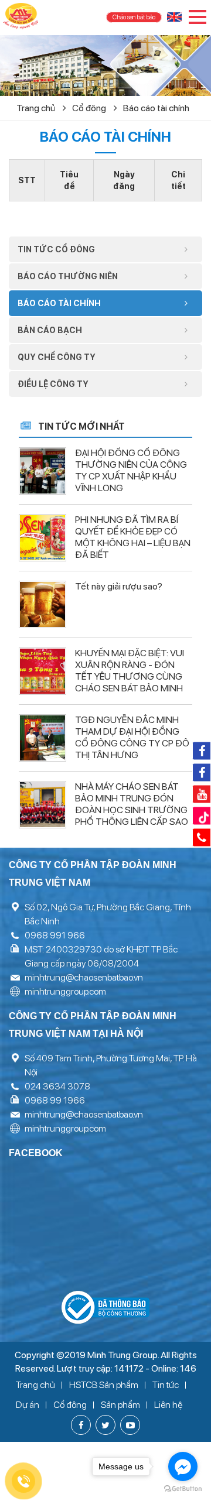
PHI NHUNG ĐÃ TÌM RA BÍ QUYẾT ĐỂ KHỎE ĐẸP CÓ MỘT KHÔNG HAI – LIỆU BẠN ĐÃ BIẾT (132, 537)
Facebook (201, 750)
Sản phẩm (120, 1404)
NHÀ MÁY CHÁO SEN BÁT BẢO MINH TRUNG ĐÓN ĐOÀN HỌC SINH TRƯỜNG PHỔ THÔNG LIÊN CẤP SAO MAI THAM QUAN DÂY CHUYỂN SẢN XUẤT (131, 816)
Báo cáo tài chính (156, 108)
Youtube (201, 794)
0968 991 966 (55, 935)
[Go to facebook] (183, 1466)
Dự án (27, 1404)
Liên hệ (168, 1404)
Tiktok (201, 815)
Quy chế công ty (57, 357)
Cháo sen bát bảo (134, 17)
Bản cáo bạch (50, 330)
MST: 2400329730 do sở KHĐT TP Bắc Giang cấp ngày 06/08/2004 (101, 956)
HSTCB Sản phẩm (103, 1384)
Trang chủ (36, 108)
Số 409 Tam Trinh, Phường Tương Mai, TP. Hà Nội (111, 1065)
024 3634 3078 (57, 1086)
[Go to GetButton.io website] (183, 1489)
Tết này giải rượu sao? (118, 586)
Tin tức (165, 1384)
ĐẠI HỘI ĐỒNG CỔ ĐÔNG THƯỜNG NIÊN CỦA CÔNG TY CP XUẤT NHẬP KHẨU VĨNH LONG (131, 470)
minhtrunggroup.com (65, 991)
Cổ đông (90, 108)
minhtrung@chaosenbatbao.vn (84, 977)
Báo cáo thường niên (68, 276)
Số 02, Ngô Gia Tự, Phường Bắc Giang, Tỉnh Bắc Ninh (108, 914)
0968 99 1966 (55, 1100)
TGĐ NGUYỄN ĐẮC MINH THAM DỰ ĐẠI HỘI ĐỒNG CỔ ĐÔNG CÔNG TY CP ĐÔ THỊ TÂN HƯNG (132, 737)
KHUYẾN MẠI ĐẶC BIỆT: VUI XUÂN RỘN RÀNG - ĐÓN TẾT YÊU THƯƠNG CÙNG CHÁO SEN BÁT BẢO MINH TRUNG (129, 676)
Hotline (201, 837)
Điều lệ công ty (53, 384)
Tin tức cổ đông (56, 249)
